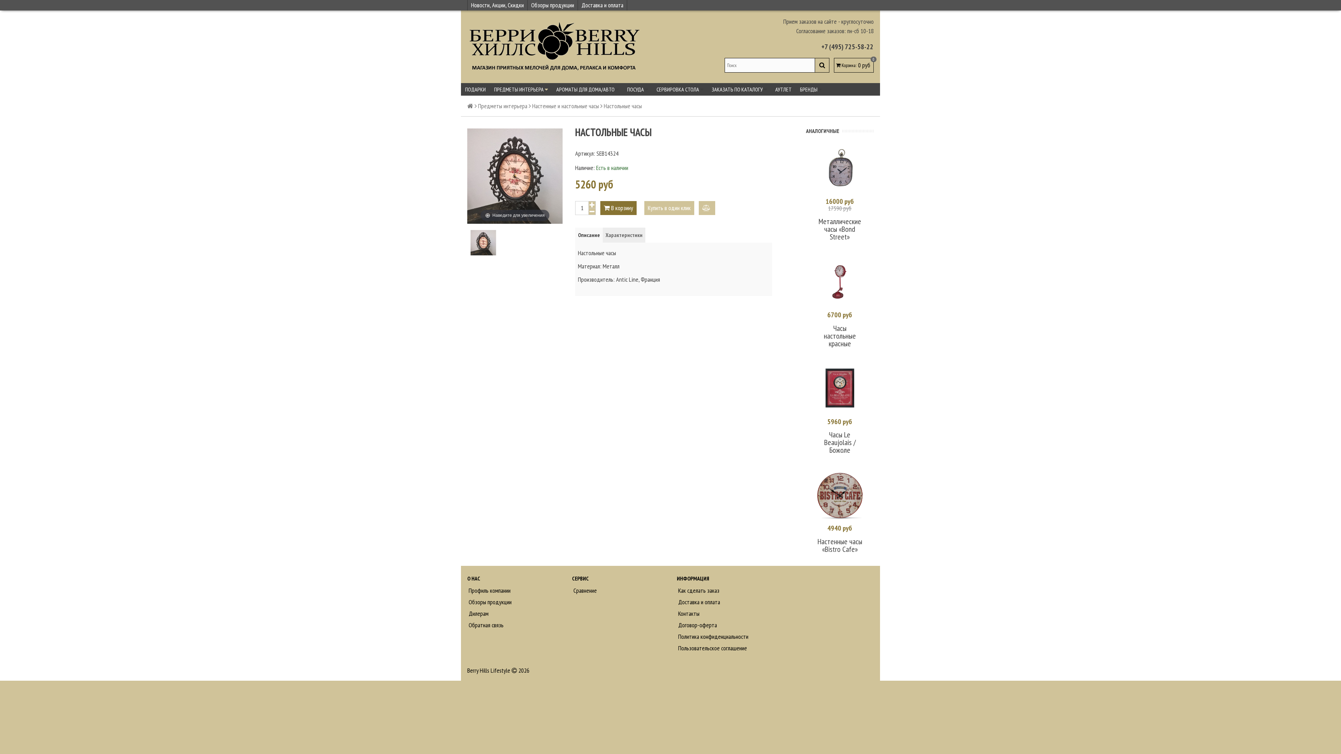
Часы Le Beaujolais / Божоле (840, 442)
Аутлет (783, 89)
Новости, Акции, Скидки (497, 5)
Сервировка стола (678, 89)
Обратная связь (485, 625)
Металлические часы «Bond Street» (840, 229)
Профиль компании (489, 590)
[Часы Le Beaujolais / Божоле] (840, 389)
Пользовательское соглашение (712, 648)
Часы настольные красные (840, 335)
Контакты (688, 613)
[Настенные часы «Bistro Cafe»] (840, 495)
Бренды (809, 89)
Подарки (475, 89)
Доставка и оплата (602, 5)
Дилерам (478, 613)
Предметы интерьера (519, 89)
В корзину (621, 208)
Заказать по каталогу (738, 89)
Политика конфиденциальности (712, 637)
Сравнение (584, 590)
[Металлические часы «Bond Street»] (840, 168)
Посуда (636, 89)
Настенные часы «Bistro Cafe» (840, 545)
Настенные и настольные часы (565, 106)
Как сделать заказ (698, 590)
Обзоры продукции (552, 5)
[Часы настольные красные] (840, 282)
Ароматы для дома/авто (586, 89)
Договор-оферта (697, 625)
